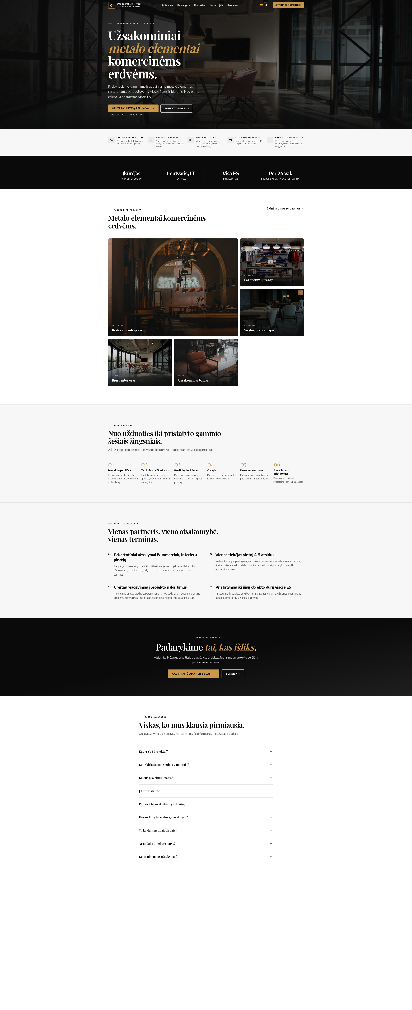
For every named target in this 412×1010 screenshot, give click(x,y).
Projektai (199, 5)
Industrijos (216, 5)
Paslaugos (183, 5)
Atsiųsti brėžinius (288, 5)
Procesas (233, 5)
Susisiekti (233, 673)
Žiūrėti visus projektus (284, 208)
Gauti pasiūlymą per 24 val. (131, 108)
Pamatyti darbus (176, 108)
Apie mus (167, 5)
